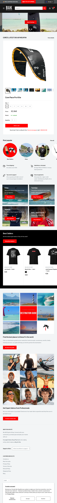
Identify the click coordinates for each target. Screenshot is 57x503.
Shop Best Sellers (9, 241)
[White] (28, 272)
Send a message (32, 130)
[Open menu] (3, 8)
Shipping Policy (7, 471)
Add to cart (16, 125)
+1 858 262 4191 (43, 130)
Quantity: (7, 120)
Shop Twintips (28, 22)
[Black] (26, 272)
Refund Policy (6, 468)
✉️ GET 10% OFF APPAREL (28, 1)
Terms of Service (7, 466)
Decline (43, 498)
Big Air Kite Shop (8, 267)
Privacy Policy (10, 494)
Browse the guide (9, 347)
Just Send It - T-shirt (9, 269)
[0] (53, 8)
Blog (4, 473)
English (5, 480)
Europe (50, 1)
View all (52, 140)
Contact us (6, 459)
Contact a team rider (10, 418)
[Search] (44, 8)
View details (51, 37)
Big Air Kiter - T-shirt (30, 269)
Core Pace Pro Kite (13, 97)
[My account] (50, 8)
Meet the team (6, 461)
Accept (28, 498)
